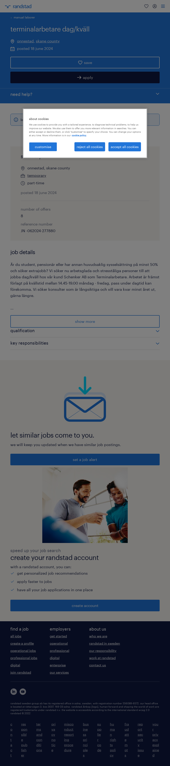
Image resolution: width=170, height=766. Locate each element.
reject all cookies (90, 146)
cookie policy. (79, 135)
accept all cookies (125, 146)
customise (43, 146)
